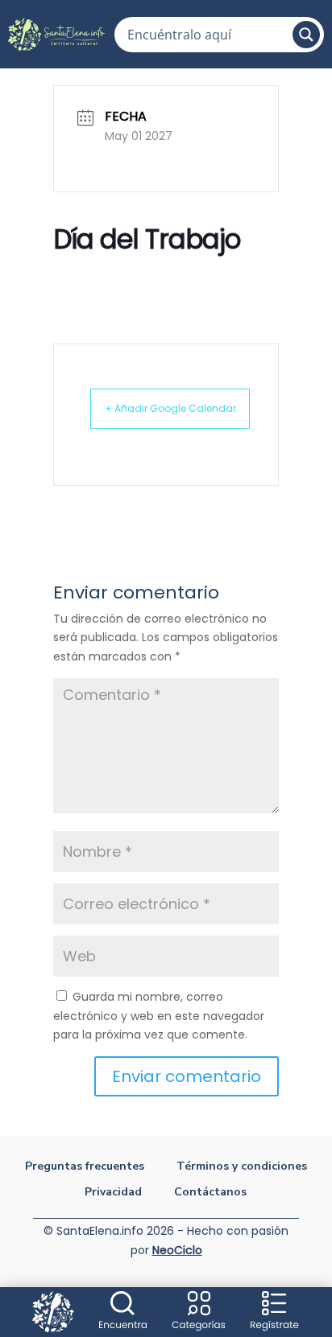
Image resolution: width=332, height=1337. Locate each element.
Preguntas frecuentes (84, 1167)
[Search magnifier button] (306, 34)
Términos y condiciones (241, 1167)
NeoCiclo (177, 1250)
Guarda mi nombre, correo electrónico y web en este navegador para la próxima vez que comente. (158, 1016)
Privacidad (113, 1192)
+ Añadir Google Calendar (170, 408)
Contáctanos (210, 1192)
